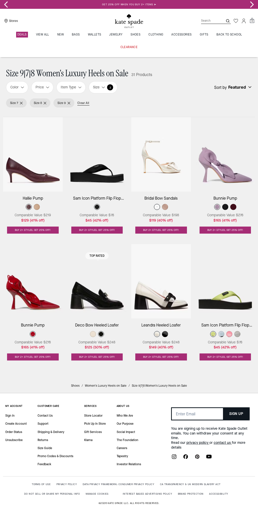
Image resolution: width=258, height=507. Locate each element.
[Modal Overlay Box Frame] (129, 253)
